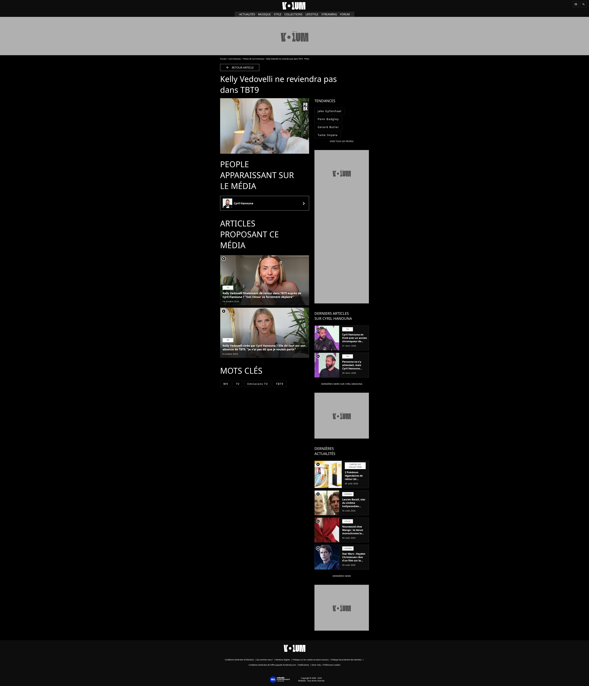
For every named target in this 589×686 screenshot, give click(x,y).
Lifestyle (312, 14)
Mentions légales (282, 659)
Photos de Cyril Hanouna (253, 59)
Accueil (223, 59)
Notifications (303, 665)
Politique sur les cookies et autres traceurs (311, 659)
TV (238, 384)
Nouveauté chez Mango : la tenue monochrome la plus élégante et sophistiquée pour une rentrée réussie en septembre (354, 537)
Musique (264, 14)
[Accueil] (294, 6)
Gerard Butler (328, 127)
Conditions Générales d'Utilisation (239, 659)
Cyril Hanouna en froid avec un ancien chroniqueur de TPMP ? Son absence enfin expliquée (354, 341)
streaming (329, 14)
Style (277, 14)
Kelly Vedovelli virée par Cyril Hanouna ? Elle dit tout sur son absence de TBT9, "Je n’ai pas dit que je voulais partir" (264, 347)
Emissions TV (257, 384)
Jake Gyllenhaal (330, 111)
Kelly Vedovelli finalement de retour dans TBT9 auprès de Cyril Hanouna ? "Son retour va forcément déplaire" (262, 295)
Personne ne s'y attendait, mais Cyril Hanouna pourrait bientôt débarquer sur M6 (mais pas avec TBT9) (354, 370)
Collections (293, 14)
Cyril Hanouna (235, 59)
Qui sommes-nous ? (264, 659)
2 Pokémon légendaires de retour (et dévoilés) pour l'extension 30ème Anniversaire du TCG (356, 482)
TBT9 (279, 384)
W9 (225, 384)
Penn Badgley (328, 119)
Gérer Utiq (316, 665)
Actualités (247, 14)
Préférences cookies (331, 665)
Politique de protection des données (346, 659)
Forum (345, 14)
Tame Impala (328, 135)
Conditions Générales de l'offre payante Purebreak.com (272, 665)
